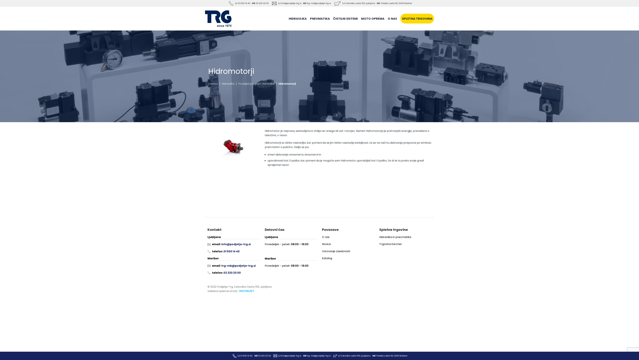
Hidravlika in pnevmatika (395, 237)
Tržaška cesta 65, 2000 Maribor (396, 3)
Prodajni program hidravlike (256, 84)
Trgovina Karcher (390, 244)
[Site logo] (218, 18)
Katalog (327, 258)
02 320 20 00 (262, 3)
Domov (213, 84)
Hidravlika (228, 84)
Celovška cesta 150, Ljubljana (360, 3)
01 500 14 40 (244, 3)
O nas (325, 237)
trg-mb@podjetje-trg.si (319, 3)
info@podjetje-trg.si (291, 3)
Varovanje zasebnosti (336, 251)
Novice (326, 244)
